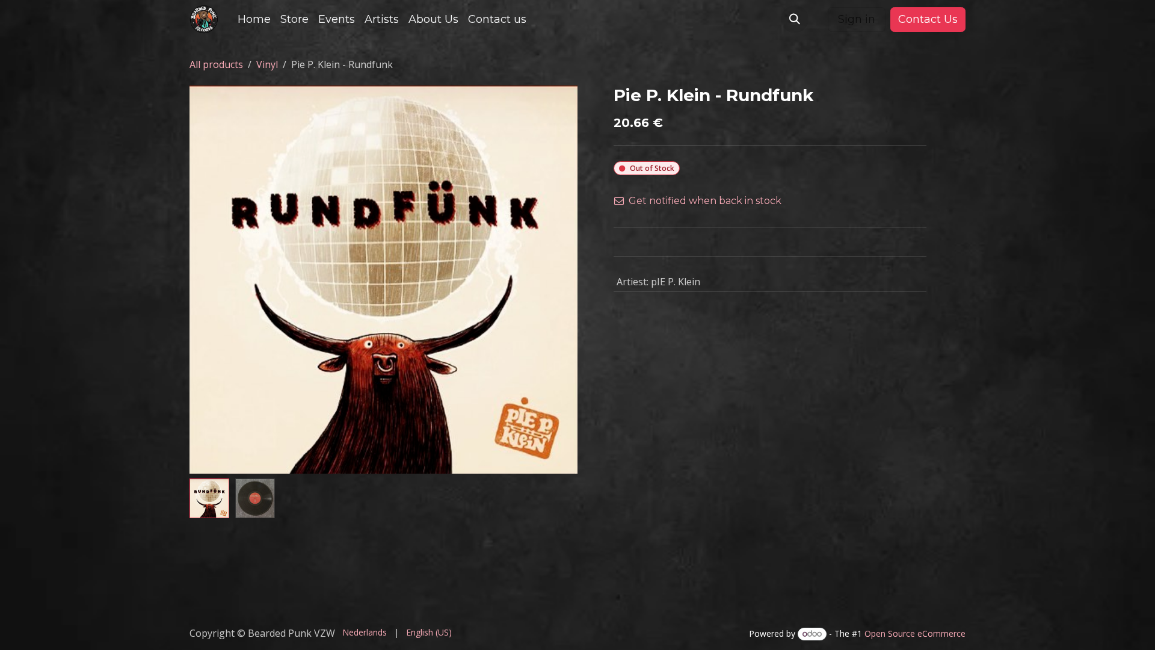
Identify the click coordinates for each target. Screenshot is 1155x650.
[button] (794, 19)
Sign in (856, 19)
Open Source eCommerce (915, 633)
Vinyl (267, 64)
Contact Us (928, 19)
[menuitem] (254, 19)
